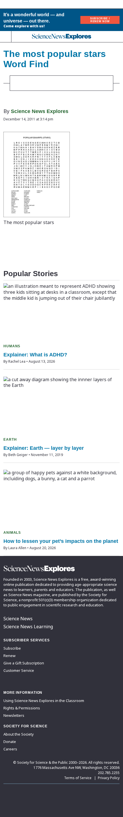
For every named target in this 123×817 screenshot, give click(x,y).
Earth (10, 440)
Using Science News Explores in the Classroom (43, 700)
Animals (12, 533)
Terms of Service (78, 777)
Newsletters (13, 715)
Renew (9, 655)
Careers (10, 749)
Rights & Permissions (21, 708)
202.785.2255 (109, 772)
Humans (11, 346)
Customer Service (18, 670)
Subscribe (12, 648)
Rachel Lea (16, 361)
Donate (9, 741)
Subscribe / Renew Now (100, 20)
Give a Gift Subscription (23, 663)
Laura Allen (17, 547)
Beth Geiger (18, 454)
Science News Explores (39, 111)
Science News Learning (28, 626)
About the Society (18, 734)
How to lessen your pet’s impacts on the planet (60, 541)
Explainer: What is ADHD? (35, 355)
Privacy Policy (109, 777)
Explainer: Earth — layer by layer (43, 448)
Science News (18, 618)
